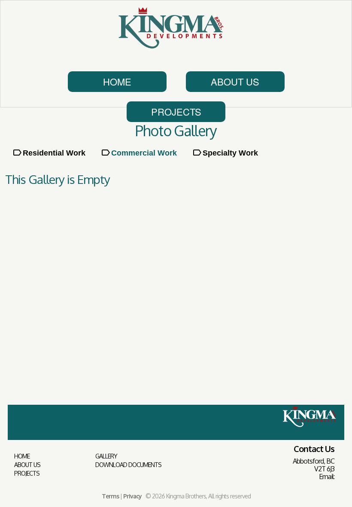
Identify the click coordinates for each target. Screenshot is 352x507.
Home (117, 81)
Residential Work (54, 153)
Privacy (132, 496)
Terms (110, 496)
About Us (235, 81)
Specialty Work (230, 153)
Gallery (106, 456)
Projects (176, 111)
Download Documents (128, 464)
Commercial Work (144, 153)
